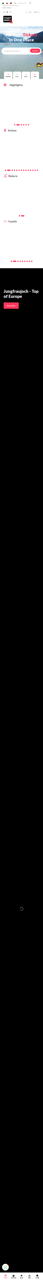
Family (35, 76)
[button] (5, 1267)
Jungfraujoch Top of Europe (10, 116)
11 (30, 170)
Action (17, 76)
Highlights (8, 76)
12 (33, 170)
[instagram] (10, 12)
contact (4, 7)
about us (9, 7)
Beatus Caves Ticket (8, 207)
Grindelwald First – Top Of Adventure (14, 162)
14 (37, 170)
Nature (26, 76)
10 (28, 170)
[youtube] (7, 12)
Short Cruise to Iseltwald (10, 253)
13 (35, 170)
